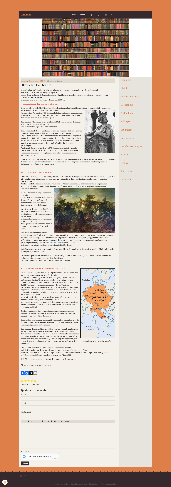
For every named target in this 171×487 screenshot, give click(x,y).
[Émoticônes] (61, 421)
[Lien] (45, 421)
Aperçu (67, 421)
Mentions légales (62, 484)
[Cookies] (5, 482)
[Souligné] (28, 421)
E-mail (23, 403)
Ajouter (25, 463)
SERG (42, 81)
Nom (23, 394)
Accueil (74, 15)
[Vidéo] (55, 421)
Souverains (33, 81)
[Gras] (22, 421)
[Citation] (39, 421)
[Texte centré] (42, 421)
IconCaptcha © (54, 458)
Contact (82, 15)
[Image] (51, 421)
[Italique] (25, 421)
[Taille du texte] (31, 421)
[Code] (58, 421)
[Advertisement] (42, 5)
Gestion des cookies (108, 484)
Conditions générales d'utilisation (84, 484)
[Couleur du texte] (35, 421)
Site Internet (26, 412)
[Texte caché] (48, 421)
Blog (90, 15)
